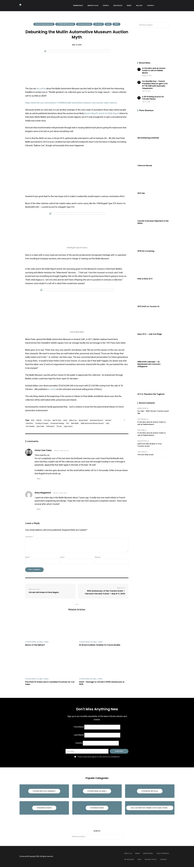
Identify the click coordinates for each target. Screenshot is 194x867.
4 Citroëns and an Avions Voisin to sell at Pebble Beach (151, 423)
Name (27, 557)
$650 (32, 420)
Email (62, 557)
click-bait (108, 420)
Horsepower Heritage (57, 423)
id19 (67, 423)
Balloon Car (73, 420)
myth (107, 423)
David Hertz (29, 423)
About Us (128, 853)
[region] (153, 44)
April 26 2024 (57, 420)
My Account (129, 859)
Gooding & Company (41, 423)
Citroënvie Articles (84, 24)
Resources (117, 5)
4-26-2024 (47, 420)
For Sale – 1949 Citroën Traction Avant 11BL (153, 412)
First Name (79, 726)
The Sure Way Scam (145, 454)
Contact (150, 5)
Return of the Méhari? (35, 645)
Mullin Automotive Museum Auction (92, 423)
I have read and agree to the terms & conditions (98, 756)
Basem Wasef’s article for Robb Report (101, 113)
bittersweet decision (96, 420)
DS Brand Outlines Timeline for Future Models (99, 645)
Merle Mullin (75, 423)
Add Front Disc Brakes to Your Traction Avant (149, 445)
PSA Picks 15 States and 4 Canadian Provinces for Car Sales (50, 683)
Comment (29, 537)
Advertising (148, 853)
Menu (172, 5)
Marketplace (93, 5)
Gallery (139, 5)
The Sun (59, 426)
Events (106, 5)
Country (78, 743)
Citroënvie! (98, 24)
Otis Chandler (30, 426)
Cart (139, 859)
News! (129, 5)
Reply (39, 479)
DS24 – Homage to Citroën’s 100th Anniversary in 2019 (101, 683)
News (108, 24)
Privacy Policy (151, 859)
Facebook (94, 856)
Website (97, 557)
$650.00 (39, 420)
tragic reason (68, 426)
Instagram (99, 856)
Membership (78, 5)
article (65, 420)
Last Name (79, 734)
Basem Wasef (83, 420)
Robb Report (50, 426)
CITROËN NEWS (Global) (65, 24)
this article (41, 88)
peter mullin (40, 426)
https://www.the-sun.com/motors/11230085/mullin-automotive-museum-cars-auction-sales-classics (71, 102)
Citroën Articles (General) (44, 24)
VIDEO (116, 24)
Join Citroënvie (162, 853)
